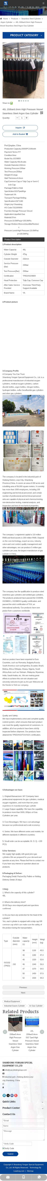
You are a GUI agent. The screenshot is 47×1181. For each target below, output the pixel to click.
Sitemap (30, 1171)
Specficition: (9, 191)
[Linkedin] (4, 1095)
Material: (7, 217)
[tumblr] (15, 1095)
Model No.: (8, 158)
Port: (6, 145)
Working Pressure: (12, 168)
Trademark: (9, 194)
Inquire (19, 128)
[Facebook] (12, 1095)
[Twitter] (8, 1095)
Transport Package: (12, 198)
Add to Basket (19, 134)
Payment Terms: (11, 152)
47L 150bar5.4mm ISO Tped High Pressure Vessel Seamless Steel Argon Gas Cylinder (32, 1040)
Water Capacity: (10, 162)
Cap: (6, 181)
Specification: (9, 201)
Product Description (13, 239)
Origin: (7, 204)
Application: (9, 214)
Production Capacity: (12, 149)
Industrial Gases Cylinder (14, 1006)
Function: (8, 211)
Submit (10, 1154)
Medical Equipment (12, 1001)
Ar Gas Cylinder (35, 1006)
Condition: (8, 155)
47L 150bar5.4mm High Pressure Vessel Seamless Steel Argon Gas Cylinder (15, 1040)
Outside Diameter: (11, 165)
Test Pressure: (10, 172)
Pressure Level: (10, 230)
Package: (8, 188)
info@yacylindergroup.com (16, 1070)
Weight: (7, 175)
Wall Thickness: (10, 178)
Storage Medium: (11, 224)
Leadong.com (19, 1171)
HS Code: (8, 208)
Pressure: (8, 221)
